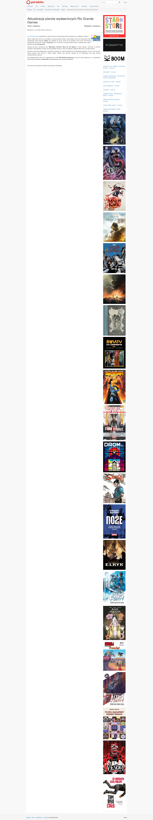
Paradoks (84, 6)
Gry (58, 6)
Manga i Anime (74, 6)
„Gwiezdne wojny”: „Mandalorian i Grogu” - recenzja (112, 94)
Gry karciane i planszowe (52, 9)
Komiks (43, 6)
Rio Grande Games (32, 36)
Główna (29, 9)
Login (125, 2)
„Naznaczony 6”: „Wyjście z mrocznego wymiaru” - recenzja (114, 67)
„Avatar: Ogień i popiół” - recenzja (112, 105)
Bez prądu (40, 9)
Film (37, 6)
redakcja (28, 817)
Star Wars (65, 6)
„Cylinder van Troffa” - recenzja (112, 82)
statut (33, 817)
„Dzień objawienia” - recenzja (111, 86)
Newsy (63, 9)
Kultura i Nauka (94, 6)
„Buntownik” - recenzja (109, 72)
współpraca (39, 817)
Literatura (30, 6)
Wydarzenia (51, 6)
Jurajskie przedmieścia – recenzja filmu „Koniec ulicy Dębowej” (114, 77)
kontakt (46, 817)
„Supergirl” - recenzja (109, 89)
